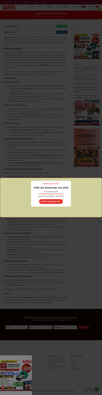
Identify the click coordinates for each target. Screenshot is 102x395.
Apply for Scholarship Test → (51, 201)
